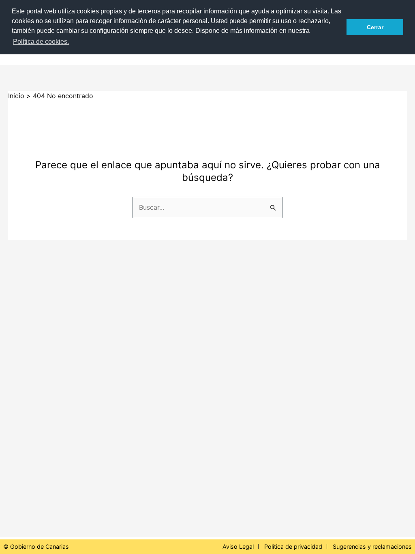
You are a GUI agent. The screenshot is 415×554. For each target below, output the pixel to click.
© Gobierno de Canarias (36, 546)
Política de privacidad (293, 546)
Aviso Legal (238, 546)
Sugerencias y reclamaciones (372, 546)
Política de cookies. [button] (41, 41)
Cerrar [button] (375, 27)
